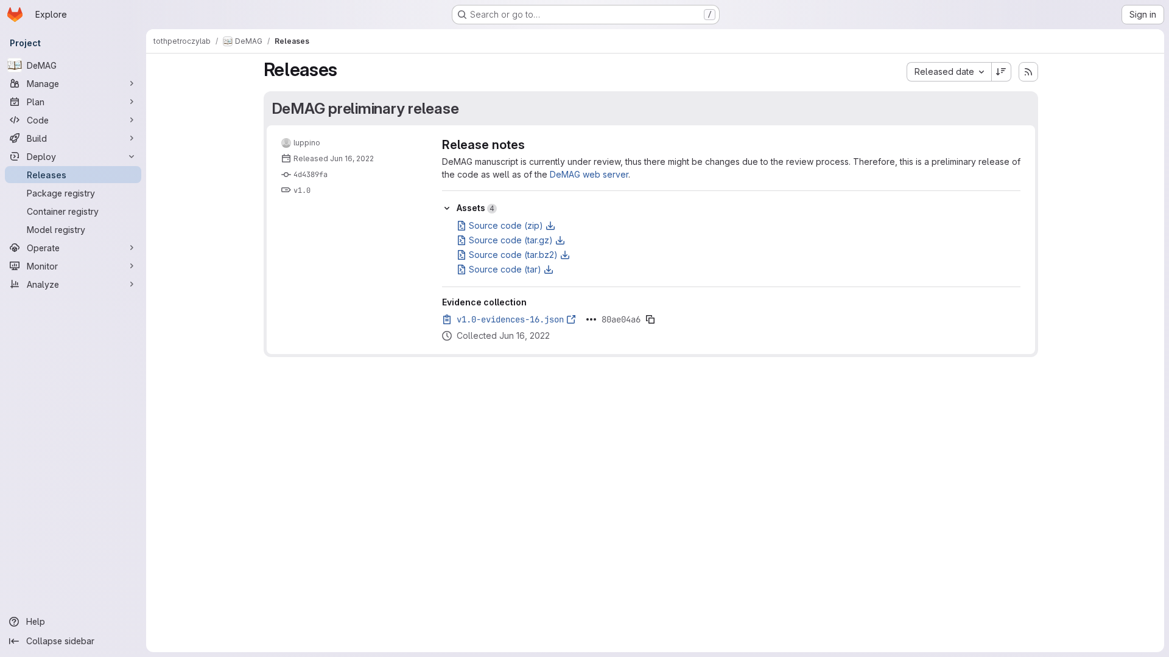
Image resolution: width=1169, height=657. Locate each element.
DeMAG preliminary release (365, 108)
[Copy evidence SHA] (650, 319)
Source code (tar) (505, 269)
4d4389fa (310, 174)
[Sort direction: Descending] (1001, 72)
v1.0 (302, 190)
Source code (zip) (506, 225)
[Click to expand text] (591, 319)
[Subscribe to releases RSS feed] (1028, 72)
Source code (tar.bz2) (513, 254)
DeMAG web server (589, 174)
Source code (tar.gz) (511, 240)
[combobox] (949, 72)
